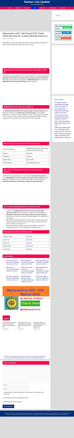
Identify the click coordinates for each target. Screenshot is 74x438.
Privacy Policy (35, 411)
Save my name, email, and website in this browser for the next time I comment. (24, 393)
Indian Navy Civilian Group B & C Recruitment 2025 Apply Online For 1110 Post (62, 129)
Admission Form (52, 7)
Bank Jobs (43, 7)
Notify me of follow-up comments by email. (16, 398)
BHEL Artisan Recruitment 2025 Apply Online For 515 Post (12, 269)
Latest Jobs (17, 7)
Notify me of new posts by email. (13, 401)
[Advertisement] (25, 21)
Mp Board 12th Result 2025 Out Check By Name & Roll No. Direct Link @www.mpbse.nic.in (25, 356)
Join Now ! (67, 27)
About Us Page (48, 411)
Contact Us (41, 411)
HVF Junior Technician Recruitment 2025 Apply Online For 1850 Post (12, 278)
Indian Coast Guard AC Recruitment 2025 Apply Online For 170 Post (42, 262)
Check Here (30, 246)
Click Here (29, 236)
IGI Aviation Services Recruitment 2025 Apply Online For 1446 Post (12, 262)
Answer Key (62, 7)
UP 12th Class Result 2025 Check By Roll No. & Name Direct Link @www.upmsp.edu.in (24, 357)
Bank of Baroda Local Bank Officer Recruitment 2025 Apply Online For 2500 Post (63, 135)
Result (35, 7)
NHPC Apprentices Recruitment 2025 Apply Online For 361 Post (27, 262)
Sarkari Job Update (37, 1)
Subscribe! (66, 38)
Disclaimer (29, 411)
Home (10, 7)
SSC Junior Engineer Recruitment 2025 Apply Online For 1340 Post (42, 278)
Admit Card (26, 7)
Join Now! (66, 32)
